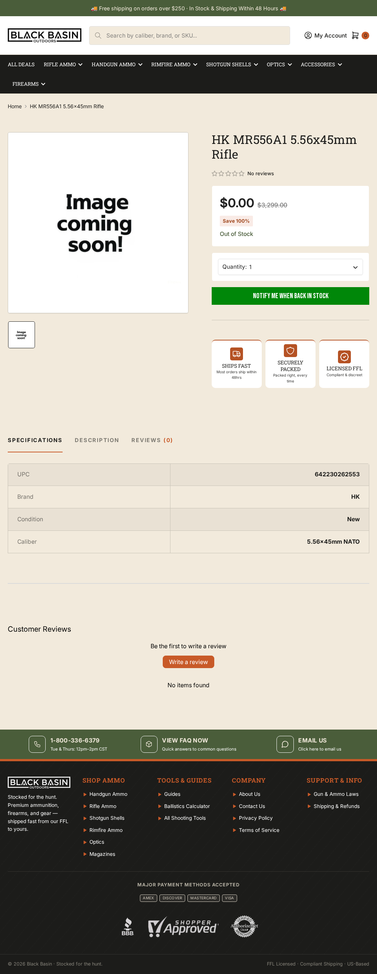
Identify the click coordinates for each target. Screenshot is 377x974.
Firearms (26, 84)
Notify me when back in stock (290, 296)
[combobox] (198, 36)
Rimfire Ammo (170, 64)
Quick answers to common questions (199, 749)
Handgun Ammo (113, 64)
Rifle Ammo (60, 64)
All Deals (21, 64)
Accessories (318, 64)
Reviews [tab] (152, 440)
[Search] (97, 36)
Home (15, 106)
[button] (228, 174)
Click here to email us (319, 749)
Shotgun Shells (228, 64)
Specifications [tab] (35, 440)
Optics (276, 64)
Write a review (188, 662)
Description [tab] (97, 440)
